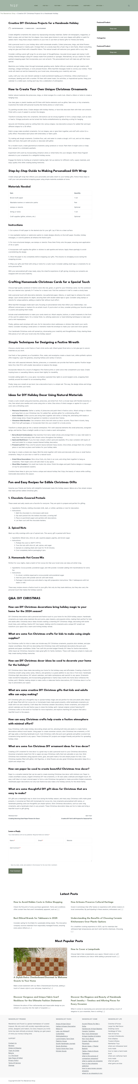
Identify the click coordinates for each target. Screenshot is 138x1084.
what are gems (113, 1061)
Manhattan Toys (114, 1043)
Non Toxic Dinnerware (90, 1034)
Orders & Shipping (14, 1048)
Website (69, 840)
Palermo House (61, 1041)
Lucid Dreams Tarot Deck (65, 1039)
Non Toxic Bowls (88, 1039)
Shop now (113, 28)
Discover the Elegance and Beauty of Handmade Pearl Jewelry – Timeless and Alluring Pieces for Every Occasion (96, 1000)
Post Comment (15, 871)
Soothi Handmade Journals (65, 1043)
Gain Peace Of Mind (15, 1058)
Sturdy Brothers (61, 1046)
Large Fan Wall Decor (115, 1026)
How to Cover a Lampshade (85, 949)
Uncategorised (41, 28)
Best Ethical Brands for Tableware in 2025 (35, 918)
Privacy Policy (13, 1060)
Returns (11, 1053)
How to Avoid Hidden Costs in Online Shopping (38, 902)
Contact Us (12, 1043)
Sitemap (11, 1065)
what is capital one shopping (92, 1061)
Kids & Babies (113, 1039)
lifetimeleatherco (62, 1036)
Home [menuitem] (36, 5)
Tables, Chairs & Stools (90, 1051)
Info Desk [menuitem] (99, 5)
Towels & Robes (113, 1041)
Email (40, 840)
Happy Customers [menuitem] (72, 5)
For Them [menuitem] (57, 5)
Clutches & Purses (114, 1024)
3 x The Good (13, 1055)
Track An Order (13, 1051)
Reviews (11, 1046)
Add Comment (15, 848)
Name (12, 840)
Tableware (85, 1053)
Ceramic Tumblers (88, 1031)
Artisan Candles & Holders (91, 1036)
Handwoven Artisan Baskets (92, 1029)
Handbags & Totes (114, 1031)
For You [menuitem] (45, 5)
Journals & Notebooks (116, 1036)
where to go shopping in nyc (92, 1073)
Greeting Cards (113, 1029)
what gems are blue (115, 1063)
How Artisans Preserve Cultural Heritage (92, 902)
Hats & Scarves (113, 1034)
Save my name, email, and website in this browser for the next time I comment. (34, 865)
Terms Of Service (14, 1063)
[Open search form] (129, 5)
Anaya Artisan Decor (63, 1024)
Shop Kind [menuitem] (87, 5)
